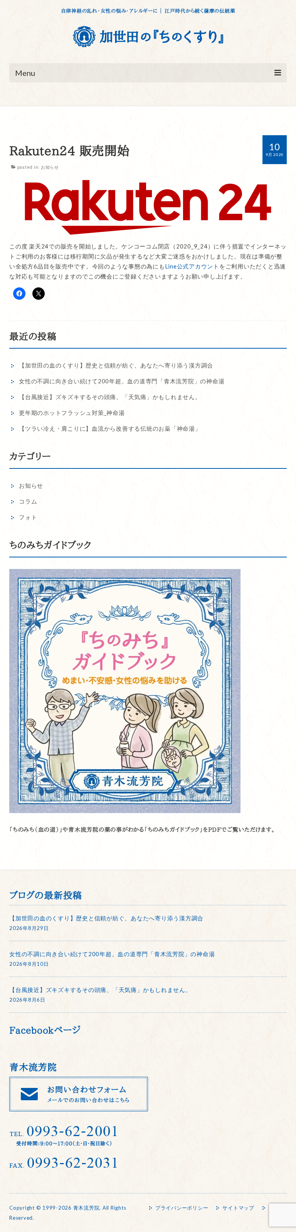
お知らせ (50, 167)
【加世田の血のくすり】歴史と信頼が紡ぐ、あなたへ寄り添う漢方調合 (116, 365)
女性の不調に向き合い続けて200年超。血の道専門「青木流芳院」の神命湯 (121, 381)
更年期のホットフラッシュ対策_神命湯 (72, 412)
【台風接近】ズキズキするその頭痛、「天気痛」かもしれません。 (110, 396)
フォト (28, 517)
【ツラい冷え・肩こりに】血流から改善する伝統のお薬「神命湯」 (110, 428)
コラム (28, 501)
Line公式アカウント (192, 266)
